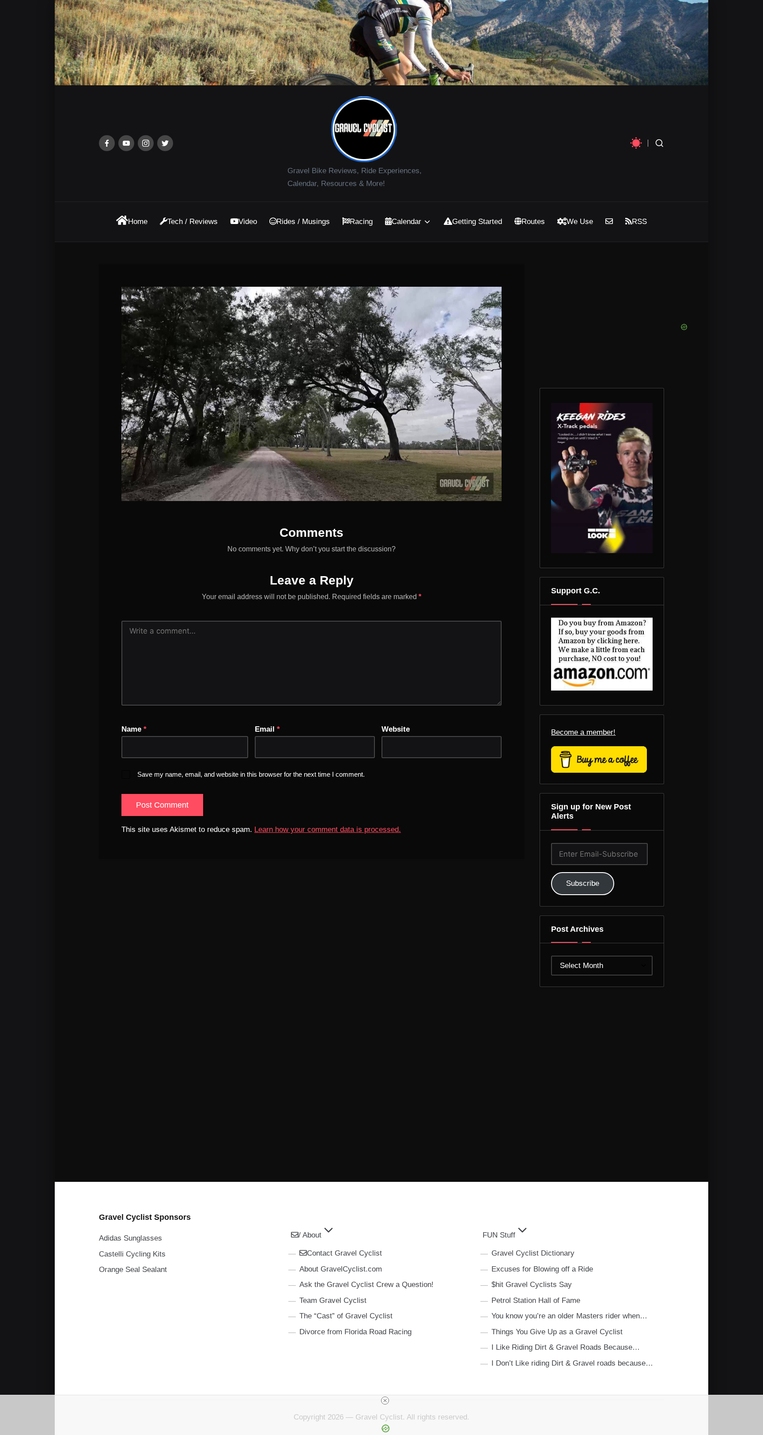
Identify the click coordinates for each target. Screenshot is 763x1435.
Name (134, 729)
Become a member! (583, 732)
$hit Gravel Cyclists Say (531, 1284)
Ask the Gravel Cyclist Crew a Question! (366, 1284)
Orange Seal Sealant (133, 1269)
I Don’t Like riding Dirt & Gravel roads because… (572, 1363)
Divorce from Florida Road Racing (355, 1332)
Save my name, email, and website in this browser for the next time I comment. (251, 774)
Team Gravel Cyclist (332, 1300)
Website (396, 729)
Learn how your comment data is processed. (327, 829)
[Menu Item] (107, 143)
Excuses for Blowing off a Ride (542, 1269)
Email (267, 729)
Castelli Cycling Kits (132, 1254)
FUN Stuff (499, 1235)
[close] (385, 1401)
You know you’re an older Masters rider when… (569, 1316)
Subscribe (582, 883)
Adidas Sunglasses (130, 1238)
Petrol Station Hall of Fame (535, 1300)
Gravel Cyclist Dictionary (532, 1253)
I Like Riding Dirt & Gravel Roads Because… (565, 1347)
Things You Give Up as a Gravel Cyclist (557, 1332)
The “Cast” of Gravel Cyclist (346, 1316)
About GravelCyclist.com (340, 1269)
